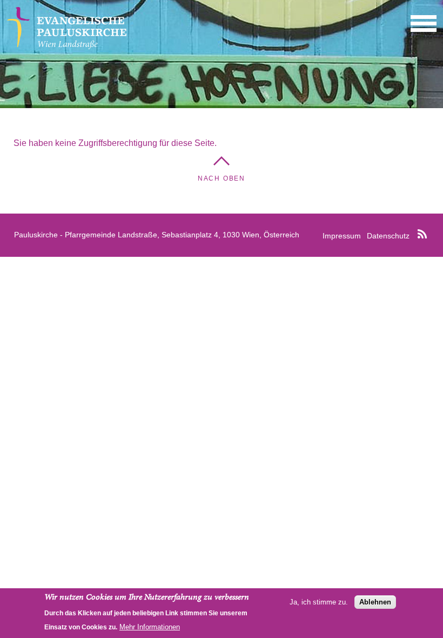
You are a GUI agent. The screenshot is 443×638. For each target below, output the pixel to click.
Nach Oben (221, 178)
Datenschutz (388, 235)
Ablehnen (375, 602)
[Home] (66, 46)
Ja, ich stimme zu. (319, 602)
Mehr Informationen (149, 627)
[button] (423, 23)
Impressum (342, 235)
